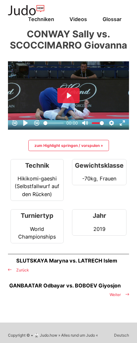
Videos (78, 19)
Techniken (41, 19)
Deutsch (121, 335)
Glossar (112, 19)
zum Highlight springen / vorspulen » (68, 145)
